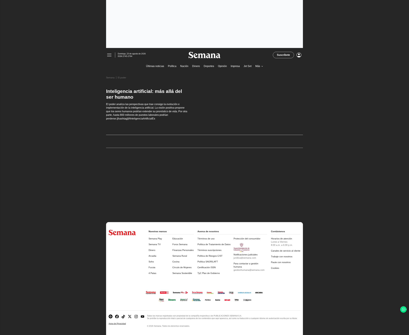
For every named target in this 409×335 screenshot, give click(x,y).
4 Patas (152, 273)
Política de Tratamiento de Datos (214, 244)
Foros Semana (179, 244)
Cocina (175, 261)
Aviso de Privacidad (121, 324)
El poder (122, 77)
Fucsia (152, 267)
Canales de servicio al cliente (285, 250)
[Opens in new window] (117, 317)
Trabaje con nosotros (281, 256)
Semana (110, 77)
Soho (151, 261)
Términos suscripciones (209, 250)
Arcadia (152, 256)
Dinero (152, 250)
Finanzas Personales (183, 250)
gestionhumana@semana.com (249, 270)
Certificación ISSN (206, 267)
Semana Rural (179, 256)
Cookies (275, 268)
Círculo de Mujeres (182, 267)
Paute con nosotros (281, 262)
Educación (177, 238)
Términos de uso (206, 238)
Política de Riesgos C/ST (210, 256)
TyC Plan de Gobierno (208, 273)
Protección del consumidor (247, 238)
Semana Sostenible (182, 273)
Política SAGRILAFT (207, 261)
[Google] (110, 317)
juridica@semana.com (245, 257)
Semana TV (155, 244)
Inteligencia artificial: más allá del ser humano (144, 94)
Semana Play (155, 238)
